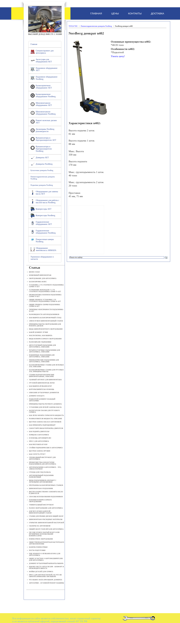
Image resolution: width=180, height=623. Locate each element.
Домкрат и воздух (36, 396)
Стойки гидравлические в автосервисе (46, 448)
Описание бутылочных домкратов (44, 392)
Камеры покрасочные (38, 547)
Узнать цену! (118, 56)
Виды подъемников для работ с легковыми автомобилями (42, 481)
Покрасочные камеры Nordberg (45, 240)
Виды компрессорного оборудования (45, 339)
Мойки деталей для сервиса (41, 571)
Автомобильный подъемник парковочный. (41, 476)
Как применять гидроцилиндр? (42, 425)
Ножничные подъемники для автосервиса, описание (41, 356)
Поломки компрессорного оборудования (40, 500)
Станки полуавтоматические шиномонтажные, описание (41, 375)
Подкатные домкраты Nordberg (42, 185)
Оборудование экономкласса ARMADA (46, 249)
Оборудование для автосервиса (42, 278)
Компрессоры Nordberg (45, 215)
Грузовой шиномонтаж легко (42, 383)
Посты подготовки (37, 550)
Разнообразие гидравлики (40, 342)
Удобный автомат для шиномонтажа (45, 379)
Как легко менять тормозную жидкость (46, 415)
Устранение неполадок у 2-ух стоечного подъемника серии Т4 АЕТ (45, 290)
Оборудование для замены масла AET (47, 193)
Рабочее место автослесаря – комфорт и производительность (46, 567)
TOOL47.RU (45, 19)
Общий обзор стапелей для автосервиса (46, 529)
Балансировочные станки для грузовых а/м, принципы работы (46, 370)
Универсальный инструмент (41, 505)
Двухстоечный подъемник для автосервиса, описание (42, 346)
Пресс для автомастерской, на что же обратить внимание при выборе (45, 575)
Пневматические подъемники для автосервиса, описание (44, 360)
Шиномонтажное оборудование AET (44, 104)
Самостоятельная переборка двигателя (46, 428)
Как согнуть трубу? (37, 454)
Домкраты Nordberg (44, 164)
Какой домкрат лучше (38, 332)
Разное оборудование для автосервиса (46, 508)
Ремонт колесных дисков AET (46, 121)
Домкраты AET (42, 157)
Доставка (157, 13)
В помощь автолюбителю (40, 438)
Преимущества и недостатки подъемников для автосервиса (42, 463)
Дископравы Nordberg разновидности (45, 130)
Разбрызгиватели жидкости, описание (45, 418)
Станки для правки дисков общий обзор (46, 516)
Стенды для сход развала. (40, 472)
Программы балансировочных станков (46, 485)
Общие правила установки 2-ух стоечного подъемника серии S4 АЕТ (45, 300)
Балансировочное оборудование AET (44, 87)
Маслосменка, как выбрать (40, 335)
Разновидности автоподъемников (44, 314)
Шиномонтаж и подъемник (41, 488)
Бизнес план (34, 272)
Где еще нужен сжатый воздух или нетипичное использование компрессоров (44, 534)
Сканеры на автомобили (39, 526)
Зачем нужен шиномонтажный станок (46, 321)
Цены (115, 13)
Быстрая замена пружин (39, 451)
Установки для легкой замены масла (45, 407)
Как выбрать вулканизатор (40, 386)
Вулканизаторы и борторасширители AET (46, 139)
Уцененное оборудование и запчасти (42, 258)
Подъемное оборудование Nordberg (46, 78)
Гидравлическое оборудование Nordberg (46, 232)
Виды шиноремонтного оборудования (45, 329)
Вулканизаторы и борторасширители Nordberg (44, 149)
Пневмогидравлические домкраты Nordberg (43, 178)
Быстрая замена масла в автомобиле (45, 422)
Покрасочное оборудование (41, 539)
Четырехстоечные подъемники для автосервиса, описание (44, 351)
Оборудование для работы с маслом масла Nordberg (47, 201)
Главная (96, 13)
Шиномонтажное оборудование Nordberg (46, 113)
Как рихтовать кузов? (38, 444)
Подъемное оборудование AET (46, 69)
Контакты (135, 13)
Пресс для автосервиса (39, 441)
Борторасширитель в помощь (41, 389)
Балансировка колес (38, 281)
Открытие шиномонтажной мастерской (46, 522)
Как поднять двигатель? (39, 431)
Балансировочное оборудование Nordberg (46, 95)
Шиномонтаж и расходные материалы (45, 519)
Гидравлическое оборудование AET (44, 223)
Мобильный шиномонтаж (40, 275)
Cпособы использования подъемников (46, 496)
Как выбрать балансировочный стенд (45, 317)
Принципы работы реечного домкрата (45, 404)
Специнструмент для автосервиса (44, 52)
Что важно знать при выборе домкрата (45, 580)
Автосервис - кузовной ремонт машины (46, 583)
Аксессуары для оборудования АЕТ (44, 60)
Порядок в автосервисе (39, 435)
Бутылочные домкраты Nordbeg (42, 170)
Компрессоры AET (43, 209)
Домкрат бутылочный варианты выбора (46, 563)
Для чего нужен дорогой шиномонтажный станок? (40, 512)
